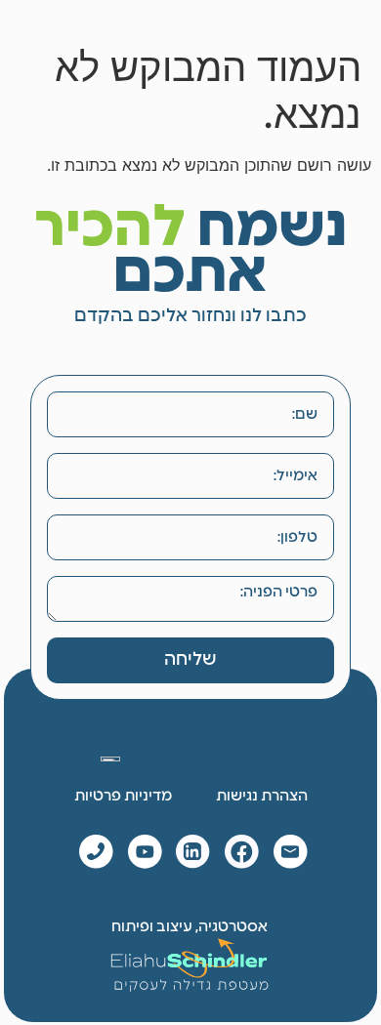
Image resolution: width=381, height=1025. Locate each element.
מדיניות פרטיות (123, 796)
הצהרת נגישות (262, 796)
